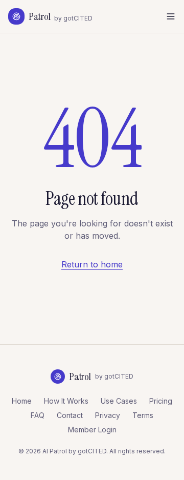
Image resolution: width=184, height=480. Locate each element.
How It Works (66, 400)
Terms (142, 415)
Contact (70, 415)
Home (22, 400)
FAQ (37, 415)
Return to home (92, 264)
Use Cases (119, 400)
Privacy (107, 415)
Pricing (160, 400)
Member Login (92, 429)
